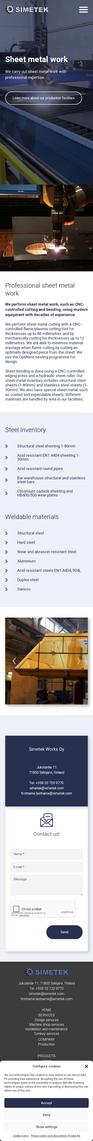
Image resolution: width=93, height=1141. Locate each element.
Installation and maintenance (46, 1029)
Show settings (46, 1127)
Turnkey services (46, 1034)
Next (78, 661)
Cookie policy (21, 1136)
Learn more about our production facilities (44, 98)
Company (46, 1039)
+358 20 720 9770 (50, 783)
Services (46, 1015)
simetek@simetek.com (46, 788)
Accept (46, 1103)
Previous (14, 661)
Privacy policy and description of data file (55, 1136)
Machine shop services (46, 1024)
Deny (46, 1115)
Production (46, 1044)
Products (47, 1056)
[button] (86, 1066)
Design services (47, 1020)
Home (46, 1010)
